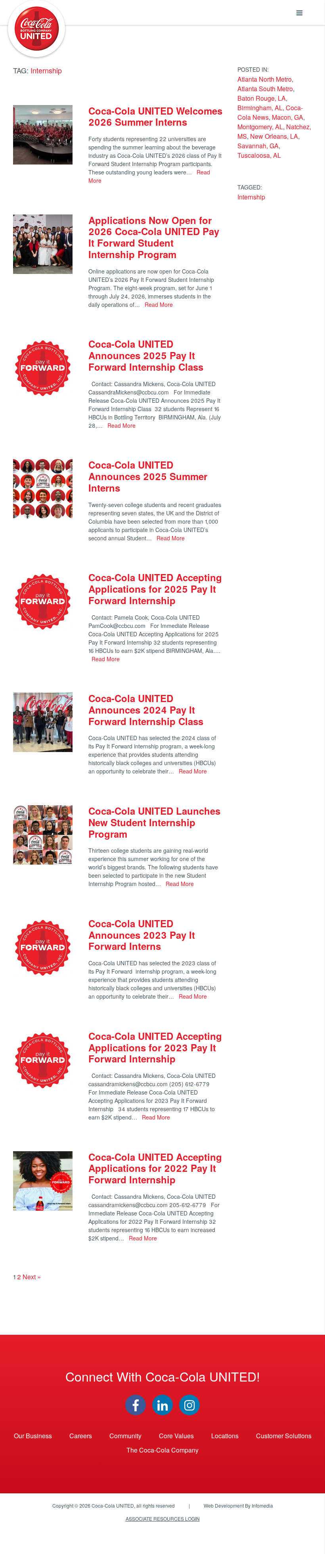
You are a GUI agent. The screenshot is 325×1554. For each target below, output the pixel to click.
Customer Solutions (284, 1435)
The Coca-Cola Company (162, 1449)
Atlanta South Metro (265, 88)
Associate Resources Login (163, 1518)
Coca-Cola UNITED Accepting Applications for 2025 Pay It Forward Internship (155, 588)
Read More (158, 304)
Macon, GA (287, 117)
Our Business (33, 1435)
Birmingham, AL (260, 107)
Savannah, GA (258, 145)
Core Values (176, 1435)
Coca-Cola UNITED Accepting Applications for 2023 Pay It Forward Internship (155, 1047)
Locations (225, 1435)
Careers (80, 1435)
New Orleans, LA (274, 136)
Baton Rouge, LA (261, 98)
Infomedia (262, 1505)
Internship (251, 196)
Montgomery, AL (260, 126)
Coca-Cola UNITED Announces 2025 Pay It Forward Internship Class (147, 355)
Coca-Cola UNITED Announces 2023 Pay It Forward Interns (141, 935)
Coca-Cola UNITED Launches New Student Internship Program (154, 822)
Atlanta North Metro (264, 79)
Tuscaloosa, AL (259, 155)
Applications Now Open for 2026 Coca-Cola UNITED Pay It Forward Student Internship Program (153, 237)
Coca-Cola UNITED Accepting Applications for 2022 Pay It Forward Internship (155, 1168)
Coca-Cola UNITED (36, 28)
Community (125, 1435)
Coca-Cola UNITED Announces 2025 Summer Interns (147, 476)
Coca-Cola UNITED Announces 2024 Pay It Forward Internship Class (145, 709)
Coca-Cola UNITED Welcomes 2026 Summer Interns (155, 116)
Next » (32, 1276)
